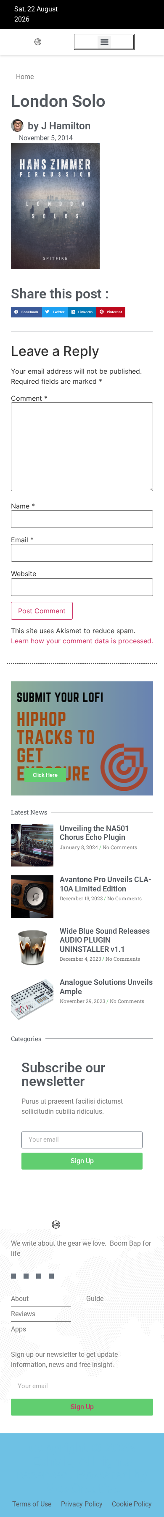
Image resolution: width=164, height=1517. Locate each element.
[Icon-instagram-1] (38, 1276)
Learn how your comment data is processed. (82, 641)
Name (23, 506)
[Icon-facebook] (13, 1276)
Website (23, 573)
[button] (104, 42)
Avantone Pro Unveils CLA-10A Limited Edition (105, 884)
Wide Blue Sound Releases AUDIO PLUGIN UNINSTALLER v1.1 (105, 940)
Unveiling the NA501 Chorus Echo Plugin (94, 833)
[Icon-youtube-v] (51, 1276)
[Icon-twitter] (26, 1276)
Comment (29, 398)
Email (22, 539)
